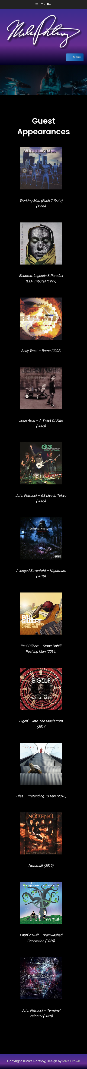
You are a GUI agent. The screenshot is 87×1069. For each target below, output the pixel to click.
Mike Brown (71, 1061)
